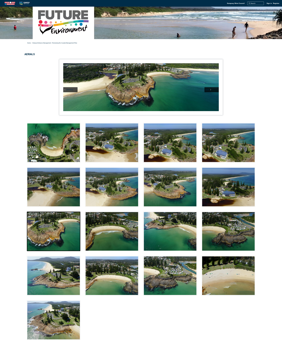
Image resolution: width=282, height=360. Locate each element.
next (207, 90)
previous (70, 90)
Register (276, 3)
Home (29, 43)
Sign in (269, 3)
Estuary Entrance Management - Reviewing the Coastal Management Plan (55, 43)
